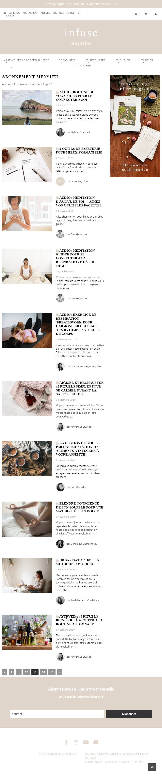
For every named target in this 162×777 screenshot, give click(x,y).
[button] (155, 14)
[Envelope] (95, 742)
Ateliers (45, 13)
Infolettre (73, 13)
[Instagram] (76, 742)
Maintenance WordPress (102, 762)
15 (52, 672)
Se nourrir (67, 60)
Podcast (11, 15)
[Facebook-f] (66, 742)
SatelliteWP (134, 762)
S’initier (147, 60)
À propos (14, 13)
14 (43, 672)
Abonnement (30, 13)
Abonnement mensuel (26, 84)
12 (26, 672)
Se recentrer (95, 60)
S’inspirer (83, 65)
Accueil (6, 84)
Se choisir (123, 60)
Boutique (58, 13)
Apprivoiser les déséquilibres (26, 60)
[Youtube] (86, 742)
